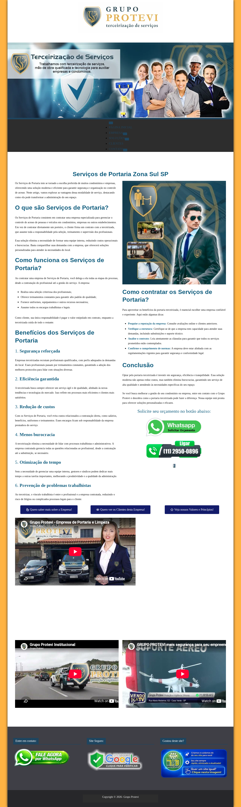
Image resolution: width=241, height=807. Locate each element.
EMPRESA (116, 132)
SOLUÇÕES (117, 138)
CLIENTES (116, 143)
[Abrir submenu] (125, 133)
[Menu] (111, 123)
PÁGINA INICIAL (120, 127)
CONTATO (116, 149)
